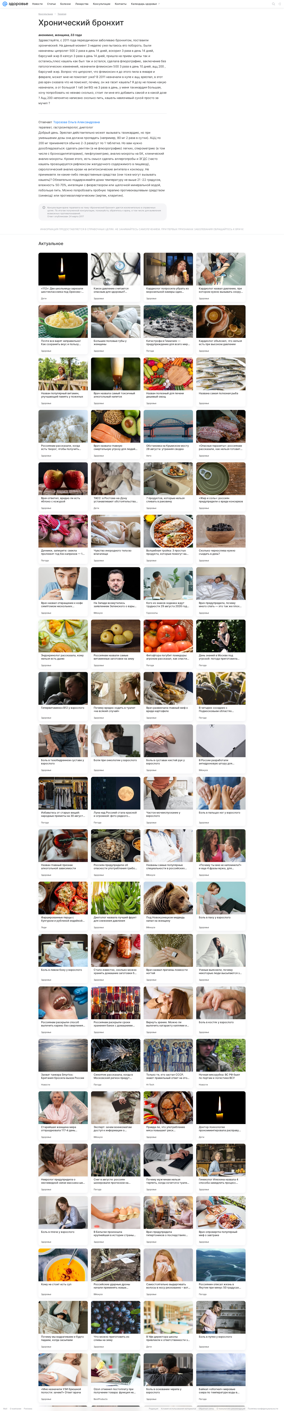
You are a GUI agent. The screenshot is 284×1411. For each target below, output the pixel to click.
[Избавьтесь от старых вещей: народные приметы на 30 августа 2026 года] (63, 801)
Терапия (62, 14)
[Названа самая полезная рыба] (221, 382)
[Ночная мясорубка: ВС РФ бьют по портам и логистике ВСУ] (221, 1063)
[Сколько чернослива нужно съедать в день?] (221, 539)
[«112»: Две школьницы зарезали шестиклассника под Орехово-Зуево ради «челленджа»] (63, 277)
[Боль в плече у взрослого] (63, 1220)
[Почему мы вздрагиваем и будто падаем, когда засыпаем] (63, 1325)
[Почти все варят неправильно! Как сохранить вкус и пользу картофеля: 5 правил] (63, 329)
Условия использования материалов (178, 1408)
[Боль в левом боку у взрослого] (63, 958)
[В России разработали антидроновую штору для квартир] (221, 749)
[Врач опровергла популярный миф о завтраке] (221, 1220)
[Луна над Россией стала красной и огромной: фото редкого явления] (115, 801)
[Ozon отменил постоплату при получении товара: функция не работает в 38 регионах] (115, 1377)
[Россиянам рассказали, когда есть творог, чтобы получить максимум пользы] (63, 434)
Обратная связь (206, 1408)
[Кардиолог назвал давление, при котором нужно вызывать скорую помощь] (221, 277)
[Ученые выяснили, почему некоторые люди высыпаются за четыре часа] (221, 958)
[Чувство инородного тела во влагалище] (115, 539)
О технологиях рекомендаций (231, 1408)
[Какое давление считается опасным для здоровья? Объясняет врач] (115, 277)
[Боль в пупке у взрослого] (221, 1325)
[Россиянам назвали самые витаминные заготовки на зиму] (115, 644)
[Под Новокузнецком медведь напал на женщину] (168, 906)
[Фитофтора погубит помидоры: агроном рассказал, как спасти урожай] (168, 644)
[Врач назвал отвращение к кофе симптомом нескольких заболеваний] (63, 591)
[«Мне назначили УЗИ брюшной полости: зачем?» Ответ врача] (63, 1377)
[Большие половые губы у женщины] (115, 329)
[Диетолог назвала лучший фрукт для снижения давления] (115, 906)
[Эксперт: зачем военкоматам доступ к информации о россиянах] (115, 1115)
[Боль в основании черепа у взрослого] (168, 1377)
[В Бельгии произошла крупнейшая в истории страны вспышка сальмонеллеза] (115, 1220)
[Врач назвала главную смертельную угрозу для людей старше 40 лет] (115, 434)
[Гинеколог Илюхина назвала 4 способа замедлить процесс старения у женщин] (221, 1168)
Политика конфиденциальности (263, 1408)
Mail (5, 1408)
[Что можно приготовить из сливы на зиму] (115, 1325)
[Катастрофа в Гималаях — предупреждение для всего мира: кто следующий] (168, 329)
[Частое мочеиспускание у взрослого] (168, 801)
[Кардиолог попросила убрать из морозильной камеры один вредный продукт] (168, 277)
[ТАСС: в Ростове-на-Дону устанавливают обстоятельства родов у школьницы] (115, 486)
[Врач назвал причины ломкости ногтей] (168, 958)
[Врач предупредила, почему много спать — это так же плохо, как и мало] (221, 591)
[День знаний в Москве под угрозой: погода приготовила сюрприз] (221, 644)
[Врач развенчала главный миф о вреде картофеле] (168, 696)
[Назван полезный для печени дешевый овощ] (168, 382)
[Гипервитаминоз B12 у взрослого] (63, 696)
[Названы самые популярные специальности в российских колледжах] (168, 853)
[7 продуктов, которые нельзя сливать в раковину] (168, 486)
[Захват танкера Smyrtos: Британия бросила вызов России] (63, 1063)
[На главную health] (17, 4)
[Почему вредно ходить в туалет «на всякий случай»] (115, 696)
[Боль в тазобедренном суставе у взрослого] (63, 749)
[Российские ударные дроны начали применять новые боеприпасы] (115, 1273)
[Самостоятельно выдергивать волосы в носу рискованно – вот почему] (168, 1273)
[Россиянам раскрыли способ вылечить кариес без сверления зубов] (63, 1011)
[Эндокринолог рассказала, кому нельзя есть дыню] (63, 644)
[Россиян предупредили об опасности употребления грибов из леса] (115, 853)
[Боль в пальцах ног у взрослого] (221, 801)
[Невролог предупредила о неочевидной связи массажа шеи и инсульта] (63, 1168)
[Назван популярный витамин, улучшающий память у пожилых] (63, 382)
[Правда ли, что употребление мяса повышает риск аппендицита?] (168, 1115)
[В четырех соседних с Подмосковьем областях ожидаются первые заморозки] (221, 696)
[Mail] (5, 4)
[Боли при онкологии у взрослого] (115, 749)
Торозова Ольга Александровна (76, 122)
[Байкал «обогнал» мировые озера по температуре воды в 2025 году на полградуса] (221, 1377)
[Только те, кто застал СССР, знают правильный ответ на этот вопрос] (168, 1063)
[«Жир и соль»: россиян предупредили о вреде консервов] (221, 486)
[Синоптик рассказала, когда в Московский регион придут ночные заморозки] (115, 1063)
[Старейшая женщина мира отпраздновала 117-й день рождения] (63, 1115)
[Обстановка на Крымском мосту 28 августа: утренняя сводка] (168, 434)
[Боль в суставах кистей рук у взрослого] (168, 749)
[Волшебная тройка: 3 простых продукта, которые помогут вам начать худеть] (168, 539)
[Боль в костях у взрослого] (221, 1011)
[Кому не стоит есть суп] (63, 1273)
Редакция (153, 1408)
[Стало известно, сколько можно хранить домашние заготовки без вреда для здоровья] (115, 958)
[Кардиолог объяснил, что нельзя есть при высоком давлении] (221, 329)
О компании (15, 1408)
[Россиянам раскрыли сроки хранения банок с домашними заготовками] (115, 1011)
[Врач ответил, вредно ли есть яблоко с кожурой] (63, 486)
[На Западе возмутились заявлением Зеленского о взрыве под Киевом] (115, 591)
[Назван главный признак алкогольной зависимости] (63, 853)
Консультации (45, 14)
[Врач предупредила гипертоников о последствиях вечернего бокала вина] (168, 1220)
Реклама (28, 1408)
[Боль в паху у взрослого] (221, 906)
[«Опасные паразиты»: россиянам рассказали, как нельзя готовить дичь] (221, 434)
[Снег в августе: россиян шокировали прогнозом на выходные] (115, 1168)
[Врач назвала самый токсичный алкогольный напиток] (115, 382)
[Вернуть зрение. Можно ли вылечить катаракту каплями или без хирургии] (168, 1011)
